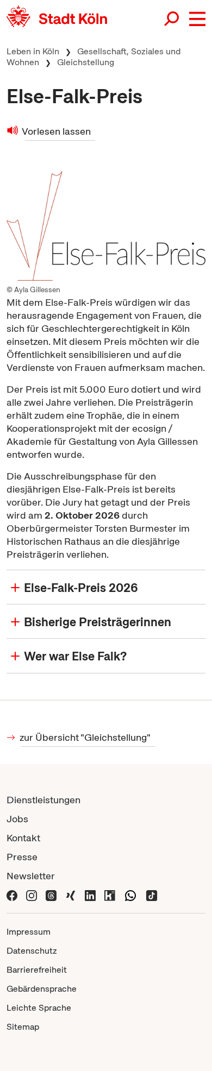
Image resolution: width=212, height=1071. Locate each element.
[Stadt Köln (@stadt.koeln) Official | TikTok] (152, 894)
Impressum (29, 931)
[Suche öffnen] (172, 19)
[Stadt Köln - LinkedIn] (90, 894)
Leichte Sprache (39, 1007)
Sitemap (23, 1026)
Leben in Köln (33, 51)
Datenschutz (32, 950)
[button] (197, 19)
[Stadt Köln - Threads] (51, 894)
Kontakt (23, 837)
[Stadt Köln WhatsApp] (130, 894)
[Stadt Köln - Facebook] (12, 894)
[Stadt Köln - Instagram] (31, 894)
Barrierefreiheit (37, 969)
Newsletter (31, 876)
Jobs (17, 818)
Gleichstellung (85, 62)
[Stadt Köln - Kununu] (109, 894)
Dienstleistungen (43, 799)
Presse (22, 856)
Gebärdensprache (42, 988)
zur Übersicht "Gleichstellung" (86, 737)
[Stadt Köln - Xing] (70, 894)
